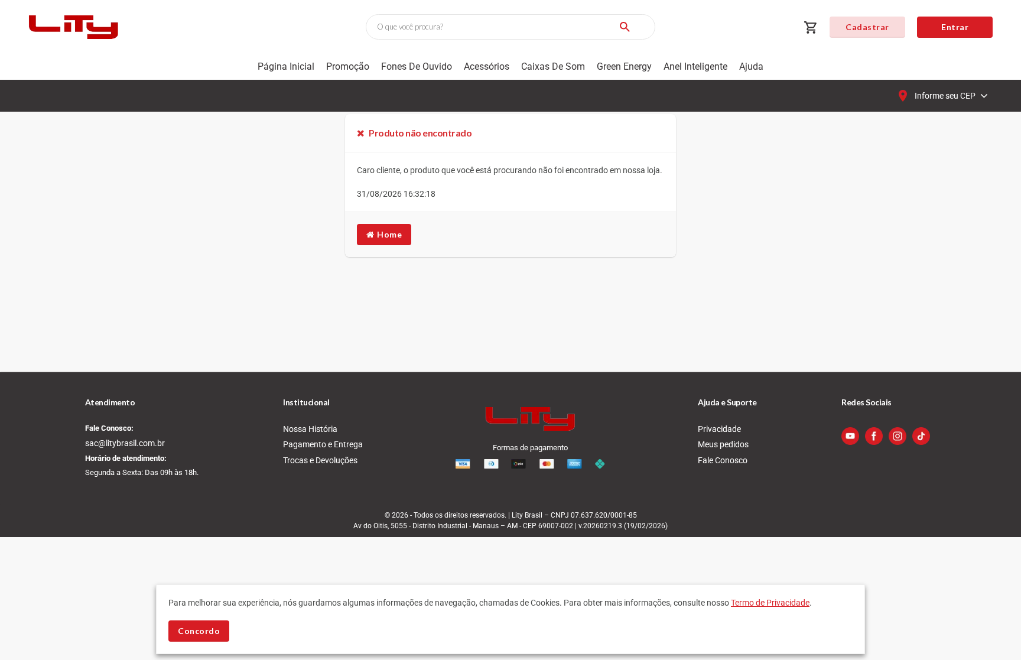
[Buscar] (624, 26)
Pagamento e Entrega (323, 444)
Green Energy (624, 66)
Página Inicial (286, 66)
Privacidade (719, 429)
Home (388, 234)
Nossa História (310, 429)
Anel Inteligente (695, 66)
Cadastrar (867, 27)
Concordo (199, 631)
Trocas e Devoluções (320, 460)
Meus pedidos (723, 444)
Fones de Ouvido (416, 66)
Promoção (347, 66)
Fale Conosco (722, 460)
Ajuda (751, 66)
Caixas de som (553, 66)
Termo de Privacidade (770, 602)
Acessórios (486, 66)
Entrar (954, 27)
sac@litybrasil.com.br (125, 443)
